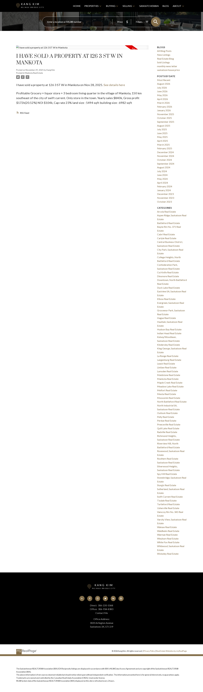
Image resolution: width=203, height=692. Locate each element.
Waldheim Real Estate (168, 531)
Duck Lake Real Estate (168, 287)
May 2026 (162, 95)
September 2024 (165, 163)
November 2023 (165, 197)
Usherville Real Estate (168, 508)
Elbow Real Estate (166, 299)
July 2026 (162, 87)
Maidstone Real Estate (168, 375)
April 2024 (162, 182)
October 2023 (164, 201)
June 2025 (162, 133)
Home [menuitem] (77, 5)
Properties (91, 5)
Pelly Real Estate (165, 416)
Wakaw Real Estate (167, 527)
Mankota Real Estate (34, 73)
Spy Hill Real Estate (167, 473)
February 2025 (164, 148)
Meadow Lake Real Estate (170, 386)
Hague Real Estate (166, 318)
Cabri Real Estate (166, 234)
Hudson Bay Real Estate (169, 329)
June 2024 (162, 174)
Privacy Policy (149, 651)
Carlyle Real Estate (166, 238)
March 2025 (163, 144)
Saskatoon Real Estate (168, 462)
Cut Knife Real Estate (168, 272)
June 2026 (162, 91)
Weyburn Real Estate (167, 538)
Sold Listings (163, 62)
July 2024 (162, 171)
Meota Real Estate (166, 394)
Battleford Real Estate (168, 223)
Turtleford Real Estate (168, 504)
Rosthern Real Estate (167, 458)
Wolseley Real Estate (167, 553)
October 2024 (164, 159)
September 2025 (165, 121)
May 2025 (162, 136)
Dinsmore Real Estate (168, 276)
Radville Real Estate (167, 432)
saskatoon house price (168, 69)
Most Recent (163, 80)
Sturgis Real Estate (166, 485)
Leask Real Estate (166, 363)
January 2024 (164, 190)
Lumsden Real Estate (167, 371)
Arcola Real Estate (166, 211)
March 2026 (163, 102)
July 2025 (162, 129)
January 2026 (164, 110)
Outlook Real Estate (167, 413)
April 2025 (162, 140)
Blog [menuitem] (165, 5)
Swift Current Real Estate (170, 496)
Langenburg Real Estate (169, 359)
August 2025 (163, 125)
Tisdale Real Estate (167, 500)
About (177, 5)
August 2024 (163, 167)
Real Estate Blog (165, 58)
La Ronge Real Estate (167, 356)
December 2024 (165, 152)
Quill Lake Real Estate (168, 428)
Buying (110, 5)
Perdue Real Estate (166, 420)
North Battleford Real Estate (172, 401)
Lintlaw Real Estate (166, 367)
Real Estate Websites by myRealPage (171, 651)
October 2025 (164, 117)
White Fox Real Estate (168, 542)
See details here (114, 85)
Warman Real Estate (167, 534)
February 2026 (164, 106)
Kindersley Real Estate (168, 344)
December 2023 (165, 193)
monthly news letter (167, 66)
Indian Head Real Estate (169, 333)
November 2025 (165, 114)
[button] (81, 598)
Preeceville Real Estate (168, 424)
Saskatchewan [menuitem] (149, 5)
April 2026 (162, 99)
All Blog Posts (164, 50)
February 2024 (164, 186)
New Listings (163, 54)
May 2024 (162, 178)
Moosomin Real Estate (168, 397)
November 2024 (165, 155)
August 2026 (163, 83)
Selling (127, 5)
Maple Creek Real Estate (169, 382)
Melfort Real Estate (167, 390)
